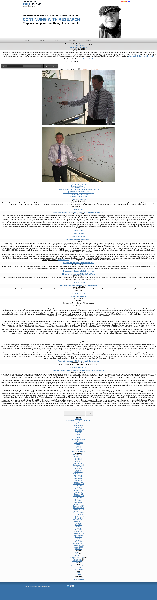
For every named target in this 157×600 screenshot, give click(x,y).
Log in (78, 573)
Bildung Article (78, 209)
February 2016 (78, 489)
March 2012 (79, 526)
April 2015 (78, 501)
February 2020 (78, 463)
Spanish (78, 448)
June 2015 (78, 499)
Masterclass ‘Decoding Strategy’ (78, 194)
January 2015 (78, 504)
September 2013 (78, 516)
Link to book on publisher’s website (87, 189)
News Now (71, 40)
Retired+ (88, 40)
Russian (78, 446)
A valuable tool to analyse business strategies (78, 193)
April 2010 (78, 538)
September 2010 (78, 533)
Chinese (78, 424)
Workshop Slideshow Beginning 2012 (140, 56)
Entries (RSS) (78, 578)
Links (78, 436)
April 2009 (78, 549)
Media (78, 438)
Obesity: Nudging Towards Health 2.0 (78, 240)
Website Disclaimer (44, 586)
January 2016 (78, 491)
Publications (78, 443)
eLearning (78, 431)
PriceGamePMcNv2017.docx (78, 196)
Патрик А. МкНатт (78, 451)
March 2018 (79, 472)
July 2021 (78, 458)
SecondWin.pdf (88, 59)
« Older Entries (79, 46)
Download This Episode (89, 69)
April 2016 (78, 487)
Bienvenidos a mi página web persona (78, 420)
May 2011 (78, 530)
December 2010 (78, 532)
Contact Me (78, 427)
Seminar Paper (78, 231)
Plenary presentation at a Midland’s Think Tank (78, 274)
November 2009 (78, 544)
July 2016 (78, 485)
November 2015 (78, 492)
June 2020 (78, 461)
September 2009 (78, 545)
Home (27, 40)
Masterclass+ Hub (85, 62)
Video (77, 562)
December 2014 (78, 506)
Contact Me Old (78, 429)
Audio (77, 552)
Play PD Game (78, 569)
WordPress (78, 574)
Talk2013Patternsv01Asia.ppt (78, 367)
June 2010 (78, 537)
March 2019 (79, 470)
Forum (78, 432)
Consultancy (78, 426)
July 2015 (78, 497)
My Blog (78, 567)
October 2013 (78, 514)
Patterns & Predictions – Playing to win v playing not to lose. (78, 361)
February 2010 (78, 542)
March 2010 (79, 540)
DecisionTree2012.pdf (78, 188)
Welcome (78, 449)
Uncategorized (77, 561)
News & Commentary (77, 557)
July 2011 (78, 528)
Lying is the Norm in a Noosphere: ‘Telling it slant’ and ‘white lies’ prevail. (78, 212)
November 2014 (78, 508)
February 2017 (78, 479)
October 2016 (78, 482)
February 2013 (78, 518)
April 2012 (78, 525)
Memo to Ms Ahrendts (78, 296)
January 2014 (78, 511)
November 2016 (78, 480)
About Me (42, 40)
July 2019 (78, 467)
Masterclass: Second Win (78, 47)
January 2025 (78, 456)
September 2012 (78, 521)
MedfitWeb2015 (63, 260)
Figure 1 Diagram (78, 234)
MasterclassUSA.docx (78, 186)
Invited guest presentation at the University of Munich (78, 285)
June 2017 (78, 477)
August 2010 (78, 535)
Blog (56, 40)
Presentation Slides (78, 236)
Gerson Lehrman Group (78, 566)
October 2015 (78, 494)
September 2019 (78, 465)
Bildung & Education (79, 199)
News (78, 441)
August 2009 (78, 547)
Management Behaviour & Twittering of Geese (78, 263)
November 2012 (78, 520)
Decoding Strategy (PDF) (66, 189)
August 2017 (78, 475)
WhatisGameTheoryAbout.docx (78, 191)
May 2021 (78, 460)
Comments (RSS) (78, 579)
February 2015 (78, 503)
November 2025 (78, 455)
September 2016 (78, 484)
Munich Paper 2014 (78, 293)
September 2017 (78, 473)
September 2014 (78, 509)
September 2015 (78, 496)
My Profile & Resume (78, 439)
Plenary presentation (78, 282)
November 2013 (78, 513)
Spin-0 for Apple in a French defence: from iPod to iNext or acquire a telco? (78, 370)
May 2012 (78, 523)
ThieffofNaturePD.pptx (78, 184)
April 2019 (78, 468)
